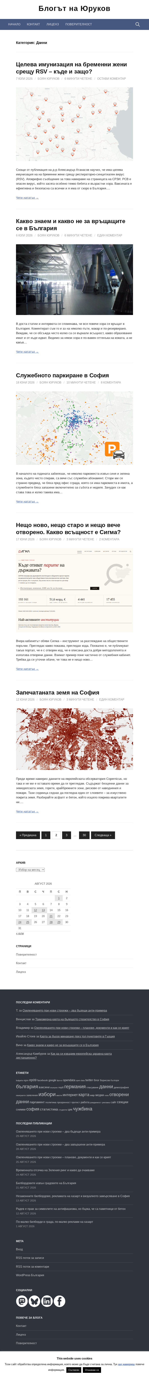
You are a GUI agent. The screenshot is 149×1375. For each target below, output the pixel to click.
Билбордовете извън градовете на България (46, 1183)
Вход (19, 1249)
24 (19, 922)
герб (61, 1087)
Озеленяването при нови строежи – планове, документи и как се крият (81, 1027)
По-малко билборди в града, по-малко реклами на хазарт (54, 1221)
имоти (59, 1095)
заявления (32, 1095)
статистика (49, 1109)
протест (75, 1102)
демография (121, 1087)
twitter (89, 1080)
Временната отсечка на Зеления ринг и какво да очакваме (55, 1170)
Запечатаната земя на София (57, 692)
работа (85, 1102)
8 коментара (111, 382)
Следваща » (103, 835)
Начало (14, 24)
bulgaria (19, 1080)
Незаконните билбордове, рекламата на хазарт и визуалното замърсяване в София (73, 1196)
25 (27, 922)
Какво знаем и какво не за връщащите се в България (63, 1045)
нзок (107, 1095)
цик (70, 1109)
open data (80, 1080)
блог (96, 1080)
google (52, 1080)
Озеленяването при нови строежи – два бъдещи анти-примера (65, 1010)
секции (122, 1102)
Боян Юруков (48, 78)
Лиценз (53, 24)
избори (47, 1094)
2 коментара (109, 539)
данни (106, 1086)
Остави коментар (111, 78)
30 (84, 835)
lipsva (59, 1080)
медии (99, 1095)
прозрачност (64, 1102)
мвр (92, 1095)
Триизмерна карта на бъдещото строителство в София (72, 1019)
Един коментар (109, 235)
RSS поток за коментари (32, 1266)
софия (32, 1108)
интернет (70, 1095)
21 (51, 916)
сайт (113, 1102)
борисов (105, 1080)
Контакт (33, 24)
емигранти (21, 1095)
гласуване (92, 1087)
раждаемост (95, 1102)
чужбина (82, 1109)
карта (83, 1094)
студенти (63, 1110)
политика (50, 1102)
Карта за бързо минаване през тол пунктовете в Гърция (77, 1036)
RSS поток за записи (30, 1257)
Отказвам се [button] (92, 1370)
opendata (69, 1080)
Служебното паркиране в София (62, 375)
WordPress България (30, 1275)
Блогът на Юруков (75, 8)
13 (43, 910)
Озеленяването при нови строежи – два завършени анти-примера (60, 1144)
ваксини (44, 1087)
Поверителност (78, 24)
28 (51, 922)
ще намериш (126, 1364)
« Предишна (28, 835)
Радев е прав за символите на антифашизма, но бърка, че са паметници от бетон (71, 1208)
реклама (106, 1102)
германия (75, 1086)
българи (114, 1080)
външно (54, 1087)
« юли (20, 933)
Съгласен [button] (74, 1370)
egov (26, 1080)
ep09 (33, 1080)
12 (35, 910)
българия (27, 1086)
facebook (42, 1080)
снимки (21, 1109)
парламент (37, 1102)
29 (58, 922)
